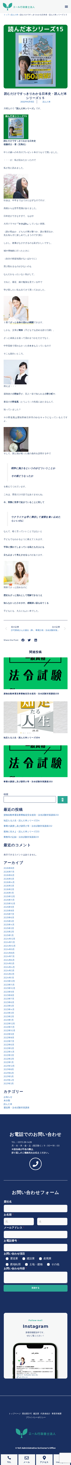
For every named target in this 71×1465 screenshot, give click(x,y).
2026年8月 (9, 868)
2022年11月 (9, 1027)
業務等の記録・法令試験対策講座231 (21, 837)
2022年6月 (9, 1044)
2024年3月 (9, 970)
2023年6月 (9, 1002)
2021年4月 (9, 1080)
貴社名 (8, 1201)
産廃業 (47, 1258)
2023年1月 (9, 1020)
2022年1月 (9, 1062)
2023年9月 (9, 991)
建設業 (31, 1258)
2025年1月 (9, 935)
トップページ (15, 1413)
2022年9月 (9, 1034)
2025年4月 (9, 924)
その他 (55, 1264)
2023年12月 (9, 981)
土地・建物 (36, 1264)
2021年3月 (9, 1083)
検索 (6, 794)
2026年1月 (9, 892)
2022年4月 (9, 1051)
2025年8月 (9, 910)
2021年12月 (9, 1065)
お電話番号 (11, 1240)
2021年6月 (9, 1073)
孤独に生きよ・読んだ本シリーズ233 (21, 831)
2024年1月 (9, 977)
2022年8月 (9, 1037)
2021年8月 (9, 1069)
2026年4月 (9, 882)
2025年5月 (9, 921)
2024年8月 (9, 953)
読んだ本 (14, 15)
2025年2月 (9, 931)
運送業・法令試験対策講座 (16, 1107)
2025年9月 (9, 907)
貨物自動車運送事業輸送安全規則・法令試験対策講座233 (31, 693)
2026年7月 (9, 871)
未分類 (7, 1100)
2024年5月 (9, 963)
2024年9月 (9, 949)
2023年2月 (9, 1016)
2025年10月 (9, 903)
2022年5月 (9, 1048)
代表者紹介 (45, 1413)
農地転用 (15, 1264)
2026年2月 (9, 889)
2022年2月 (9, 1058)
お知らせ (8, 1097)
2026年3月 (9, 885)
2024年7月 (9, 956)
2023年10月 (9, 988)
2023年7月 (9, 998)
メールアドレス (14, 1227)
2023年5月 (9, 1005)
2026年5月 (9, 878)
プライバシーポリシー (36, 1417)
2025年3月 (9, 928)
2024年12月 (9, 938)
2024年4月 (9, 967)
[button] (66, 6)
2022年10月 (9, 1030)
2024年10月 (10, 945)
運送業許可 (27, 1413)
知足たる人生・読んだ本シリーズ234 (22, 737)
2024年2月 (9, 974)
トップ (6, 15)
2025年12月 (9, 896)
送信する (35, 1287)
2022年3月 (9, 1055)
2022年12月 (9, 1023)
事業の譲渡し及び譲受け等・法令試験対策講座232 (28, 781)
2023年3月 (9, 1012)
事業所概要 (57, 1413)
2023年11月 (9, 984)
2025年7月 (9, 914)
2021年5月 (9, 1076)
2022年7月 (9, 1041)
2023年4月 (9, 1009)
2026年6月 (9, 875)
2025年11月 (9, 899)
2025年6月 (9, 917)
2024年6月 (9, 960)
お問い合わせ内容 (15, 1268)
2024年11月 (9, 942)
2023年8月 (9, 995)
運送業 (14, 1258)
